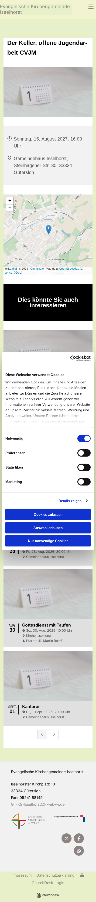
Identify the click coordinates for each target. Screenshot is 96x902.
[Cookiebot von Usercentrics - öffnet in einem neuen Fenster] (70, 358)
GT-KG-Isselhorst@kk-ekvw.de (38, 804)
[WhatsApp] (79, 851)
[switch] (84, 453)
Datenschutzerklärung (55, 875)
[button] (84, 7)
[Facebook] (79, 838)
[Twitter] (66, 838)
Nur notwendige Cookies (48, 541)
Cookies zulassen (48, 514)
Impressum (22, 875)
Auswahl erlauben (48, 528)
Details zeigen (70, 501)
